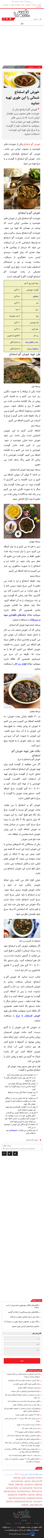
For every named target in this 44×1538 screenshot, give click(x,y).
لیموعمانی (13, 1130)
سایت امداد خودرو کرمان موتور (17, 1498)
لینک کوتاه (7, 1145)
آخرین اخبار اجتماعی (34, 1370)
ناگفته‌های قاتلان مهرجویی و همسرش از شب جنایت (22, 1306)
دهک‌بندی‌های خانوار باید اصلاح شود (28, 1439)
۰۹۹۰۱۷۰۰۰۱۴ (17, 1474)
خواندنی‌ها (38, 7)
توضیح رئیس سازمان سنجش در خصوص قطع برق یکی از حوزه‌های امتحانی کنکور (22, 1409)
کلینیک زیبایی (31, 1478)
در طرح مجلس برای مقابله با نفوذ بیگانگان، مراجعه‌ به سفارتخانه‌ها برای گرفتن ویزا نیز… (22, 1450)
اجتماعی (31, 67)
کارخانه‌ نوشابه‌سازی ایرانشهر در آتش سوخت (25, 1391)
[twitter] (9, 1153)
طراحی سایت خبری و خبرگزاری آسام (19, 1534)
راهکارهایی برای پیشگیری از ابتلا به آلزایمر (23, 1312)
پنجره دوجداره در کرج (17, 1481)
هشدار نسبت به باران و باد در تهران (28, 1424)
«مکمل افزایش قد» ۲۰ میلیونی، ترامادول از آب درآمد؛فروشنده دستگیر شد (22, 1460)
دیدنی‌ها (6, 5)
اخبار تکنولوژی (38, 1484)
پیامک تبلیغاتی (19, 1484)
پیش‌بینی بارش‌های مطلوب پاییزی (29, 1387)
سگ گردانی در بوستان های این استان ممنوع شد (24, 1380)
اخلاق (18, 5)
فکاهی (13, 5)
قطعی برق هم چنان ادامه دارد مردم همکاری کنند (24, 1401)
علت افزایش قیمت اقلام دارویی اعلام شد (26, 1384)
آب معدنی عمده (37, 1501)
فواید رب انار (20, 664)
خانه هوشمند (25, 1505)
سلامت (34, 5)
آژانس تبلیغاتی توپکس (36, 1505)
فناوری (28, 5)
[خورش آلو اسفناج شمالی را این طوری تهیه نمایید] (15, 1153)
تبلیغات (28, 1523)
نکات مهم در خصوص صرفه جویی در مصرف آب (21, 1321)
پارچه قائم (11, 1484)
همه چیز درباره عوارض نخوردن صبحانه (24, 1316)
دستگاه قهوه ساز (22, 1495)
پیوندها (8, 1523)
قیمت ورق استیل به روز (25, 1488)
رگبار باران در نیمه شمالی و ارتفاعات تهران (26, 1405)
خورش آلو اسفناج (32, 1140)
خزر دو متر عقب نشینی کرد (31, 1428)
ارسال (22, 1361)
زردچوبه (35, 348)
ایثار (23, 5)
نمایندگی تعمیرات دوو (12, 1488)
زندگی (39, 5)
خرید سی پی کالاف (36, 1491)
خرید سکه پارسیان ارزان (24, 1491)
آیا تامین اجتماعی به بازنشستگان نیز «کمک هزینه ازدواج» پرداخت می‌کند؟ (23, 1375)
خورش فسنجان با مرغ (28, 1016)
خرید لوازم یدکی (28, 1484)
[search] (41, 19)
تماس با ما (18, 1523)
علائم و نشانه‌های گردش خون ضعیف (25, 1326)
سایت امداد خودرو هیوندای (34, 1498)
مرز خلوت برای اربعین (10, 1491)
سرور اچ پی (27, 1481)
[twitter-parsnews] (6, 19)
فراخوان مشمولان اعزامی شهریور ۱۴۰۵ (27, 1432)
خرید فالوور (39, 1495)
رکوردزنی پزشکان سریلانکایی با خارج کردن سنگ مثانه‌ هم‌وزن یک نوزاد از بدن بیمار (22, 1444)
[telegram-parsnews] (9, 19)
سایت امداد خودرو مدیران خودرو (23, 1501)
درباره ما (37, 1523)
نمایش (39, 1468)
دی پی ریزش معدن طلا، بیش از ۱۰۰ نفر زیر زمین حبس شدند (22, 1419)
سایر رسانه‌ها (36, 1300)
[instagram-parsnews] (4, 19)
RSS (23, 1520)
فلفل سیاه (29, 342)
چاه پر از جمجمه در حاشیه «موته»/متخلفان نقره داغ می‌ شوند (22, 1396)
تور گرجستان (9, 1501)
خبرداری (23, 1478)
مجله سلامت (16, 1478)
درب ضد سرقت (37, 1488)
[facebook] (4, 1153)
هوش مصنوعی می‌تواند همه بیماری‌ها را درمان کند (23, 1435)
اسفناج (35, 296)
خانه (39, 67)
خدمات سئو (39, 1478)
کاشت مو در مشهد (37, 1481)
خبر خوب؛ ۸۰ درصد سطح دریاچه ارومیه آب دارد (24, 1455)
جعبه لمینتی (31, 1495)
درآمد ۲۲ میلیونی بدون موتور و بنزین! (27, 1414)
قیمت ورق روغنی (12, 1495)
